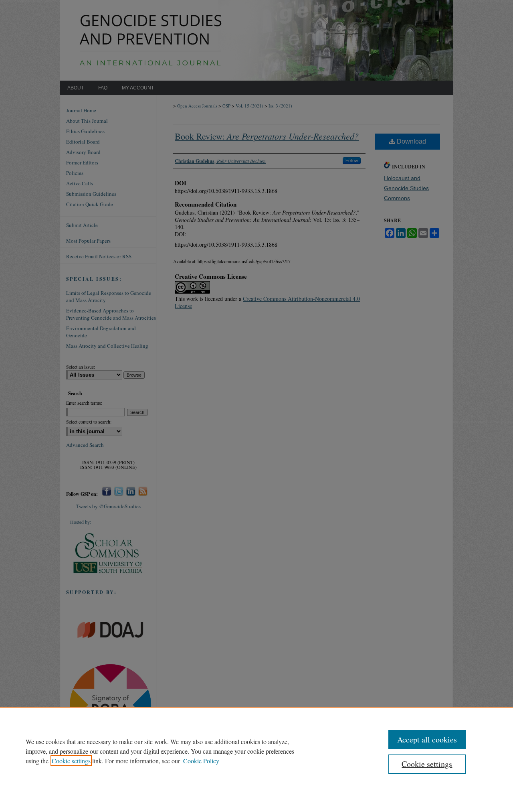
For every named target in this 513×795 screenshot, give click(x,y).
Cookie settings (71, 760)
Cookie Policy (201, 760)
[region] (256, 751)
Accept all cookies (427, 739)
